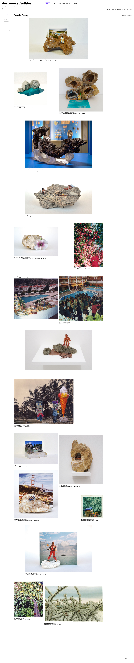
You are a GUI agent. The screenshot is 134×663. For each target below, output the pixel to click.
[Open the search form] (5, 9)
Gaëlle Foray (21, 15)
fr (3, 9)
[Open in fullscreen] (81, 298)
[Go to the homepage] (17, 4)
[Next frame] (36, 241)
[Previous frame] (14, 257)
